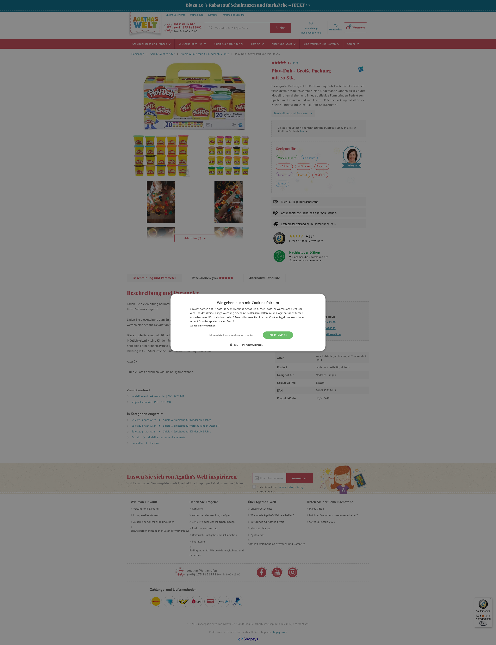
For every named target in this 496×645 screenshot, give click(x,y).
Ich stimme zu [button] (278, 335)
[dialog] (248, 322)
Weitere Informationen (202, 325)
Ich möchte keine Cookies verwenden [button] (231, 335)
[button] (248, 345)
